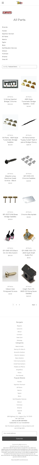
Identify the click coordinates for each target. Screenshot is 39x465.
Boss (3, 45)
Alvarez (4, 56)
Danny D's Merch (19, 349)
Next (33, 305)
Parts (19, 372)
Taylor (4, 42)
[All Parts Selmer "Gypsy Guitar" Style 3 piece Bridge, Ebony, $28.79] (29, 122)
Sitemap (19, 340)
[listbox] (14, 66)
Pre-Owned (19, 375)
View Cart (19, 337)
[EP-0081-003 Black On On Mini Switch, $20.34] (10, 235)
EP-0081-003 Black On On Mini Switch (10, 252)
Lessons (19, 329)
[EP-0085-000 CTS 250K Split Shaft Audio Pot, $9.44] (29, 235)
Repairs (19, 326)
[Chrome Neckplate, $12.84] (29, 199)
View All (5, 59)
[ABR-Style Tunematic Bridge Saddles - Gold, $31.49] (29, 84)
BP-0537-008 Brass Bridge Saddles (10, 215)
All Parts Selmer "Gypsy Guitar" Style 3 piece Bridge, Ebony (29, 140)
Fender (4, 31)
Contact (19, 334)
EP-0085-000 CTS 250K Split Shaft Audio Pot (29, 253)
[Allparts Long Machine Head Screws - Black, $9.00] (10, 160)
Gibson (4, 51)
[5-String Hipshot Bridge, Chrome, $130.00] (10, 84)
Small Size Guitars (19, 364)
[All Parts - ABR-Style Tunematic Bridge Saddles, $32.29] (10, 122)
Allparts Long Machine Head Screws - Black (10, 178)
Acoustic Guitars (19, 352)
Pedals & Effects (19, 367)
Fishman (5, 54)
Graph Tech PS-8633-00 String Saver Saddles (29, 291)
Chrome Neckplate (28, 214)
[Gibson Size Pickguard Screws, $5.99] (10, 273)
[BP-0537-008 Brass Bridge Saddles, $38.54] (10, 199)
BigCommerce (23, 444)
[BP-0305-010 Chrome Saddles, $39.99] (29, 160)
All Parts (5, 36)
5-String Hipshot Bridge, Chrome (10, 100)
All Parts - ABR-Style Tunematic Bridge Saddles (10, 140)
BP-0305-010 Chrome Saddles (28, 177)
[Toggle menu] (3, 3)
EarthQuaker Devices (9, 48)
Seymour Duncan (8, 34)
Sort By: (5, 66)
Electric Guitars (19, 355)
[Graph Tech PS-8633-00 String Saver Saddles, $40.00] (29, 273)
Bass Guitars (19, 358)
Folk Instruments (19, 361)
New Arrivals (20, 346)
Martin (4, 39)
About (20, 332)
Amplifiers (19, 370)
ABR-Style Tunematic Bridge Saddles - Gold (29, 101)
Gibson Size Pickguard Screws (10, 290)
